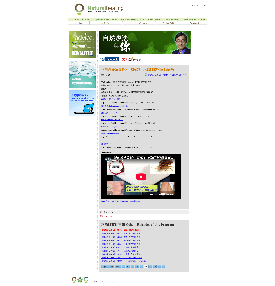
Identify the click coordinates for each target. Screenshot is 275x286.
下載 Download (106, 216)
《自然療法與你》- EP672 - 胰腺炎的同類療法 (120, 251)
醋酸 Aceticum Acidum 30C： (113, 133)
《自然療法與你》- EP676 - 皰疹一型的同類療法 (120, 237)
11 (132, 266)
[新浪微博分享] (131, 61)
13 (141, 266)
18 (164, 266)
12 (137, 266)
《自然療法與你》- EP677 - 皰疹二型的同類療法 (120, 233)
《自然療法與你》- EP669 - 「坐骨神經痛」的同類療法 (123, 261)
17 (159, 266)
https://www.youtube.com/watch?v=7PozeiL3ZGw (120, 201)
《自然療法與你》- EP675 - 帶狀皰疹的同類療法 (120, 240)
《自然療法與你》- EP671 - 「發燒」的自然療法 (120, 254)
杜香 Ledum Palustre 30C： (112, 120)
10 (128, 266)
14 (146, 266)
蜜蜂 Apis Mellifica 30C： (111, 99)
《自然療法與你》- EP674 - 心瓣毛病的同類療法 (120, 244)
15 (150, 266)
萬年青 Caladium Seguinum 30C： (115, 106)
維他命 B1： (106, 144)
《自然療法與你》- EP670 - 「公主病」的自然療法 (121, 258)
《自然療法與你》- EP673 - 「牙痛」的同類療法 (120, 247)
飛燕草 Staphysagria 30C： (112, 126)
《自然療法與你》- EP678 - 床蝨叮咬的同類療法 (121, 230)
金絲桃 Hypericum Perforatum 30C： (115, 113)
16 (155, 266)
